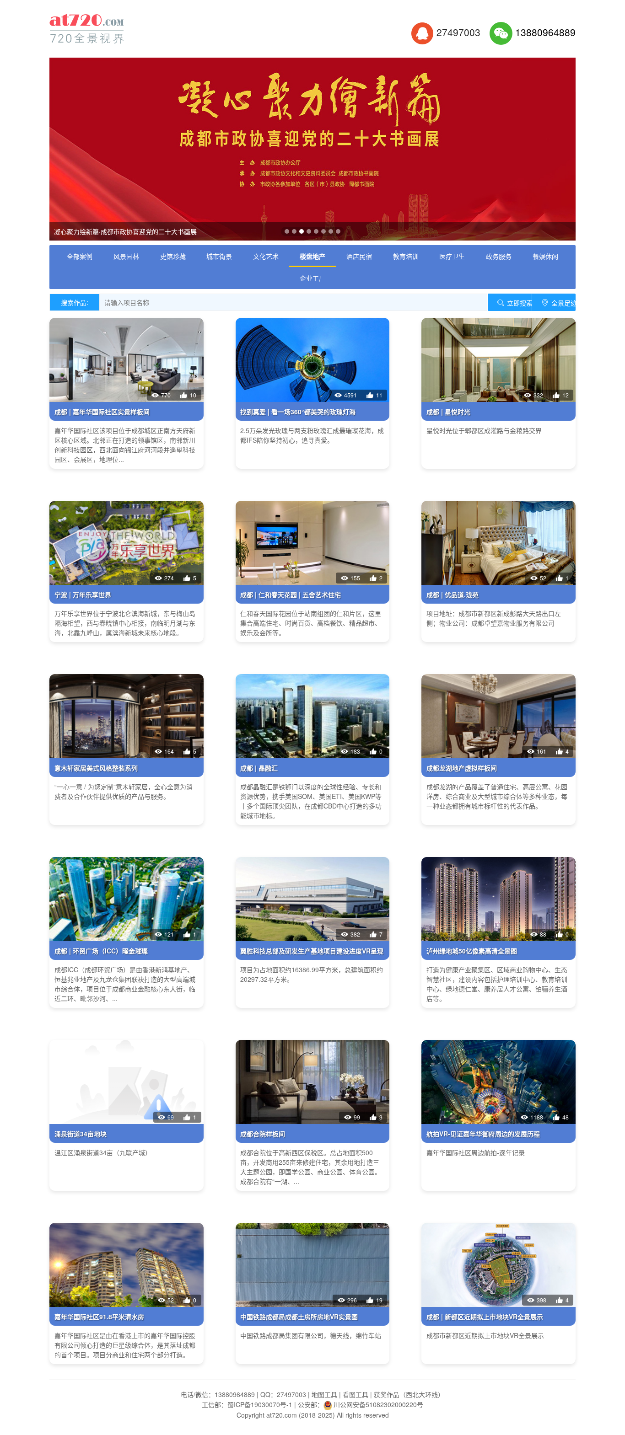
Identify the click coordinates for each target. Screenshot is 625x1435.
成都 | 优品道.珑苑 (452, 594)
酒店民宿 (359, 256)
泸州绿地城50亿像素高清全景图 (471, 950)
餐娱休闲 (545, 256)
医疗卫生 (452, 256)
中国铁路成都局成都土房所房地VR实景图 (299, 1316)
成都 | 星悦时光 (448, 411)
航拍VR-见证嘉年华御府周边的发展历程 (483, 1133)
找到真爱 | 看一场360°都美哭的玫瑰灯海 (298, 411)
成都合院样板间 (262, 1133)
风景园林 (126, 256)
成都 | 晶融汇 (259, 767)
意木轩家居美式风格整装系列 (96, 767)
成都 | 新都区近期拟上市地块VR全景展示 (484, 1316)
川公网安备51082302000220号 (378, 1404)
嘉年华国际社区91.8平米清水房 (99, 1316)
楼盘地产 (312, 256)
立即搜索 (518, 302)
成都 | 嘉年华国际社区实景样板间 (102, 411)
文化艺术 (266, 256)
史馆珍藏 (173, 256)
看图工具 (355, 1394)
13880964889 (545, 32)
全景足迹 (563, 302)
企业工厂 (312, 278)
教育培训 (406, 256)
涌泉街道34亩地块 (80, 1133)
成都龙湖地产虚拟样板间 (461, 767)
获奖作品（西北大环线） (409, 1394)
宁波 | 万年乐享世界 (82, 594)
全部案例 (79, 256)
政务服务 (499, 256)
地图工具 (324, 1394)
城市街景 (219, 256)
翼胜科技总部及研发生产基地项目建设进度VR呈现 (311, 950)
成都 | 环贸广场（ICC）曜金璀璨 (101, 950)
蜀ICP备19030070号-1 (259, 1404)
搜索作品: (74, 302)
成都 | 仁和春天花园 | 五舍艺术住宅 (290, 594)
